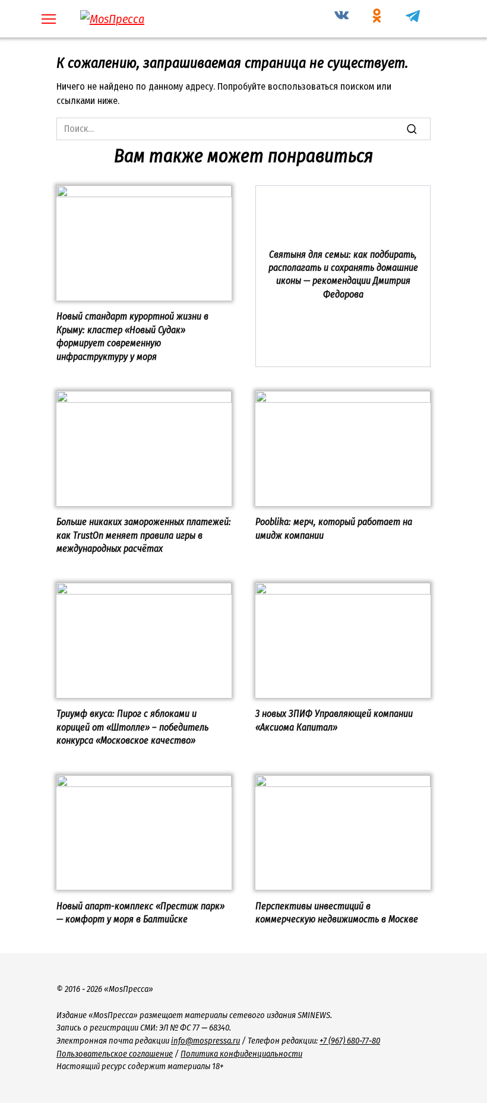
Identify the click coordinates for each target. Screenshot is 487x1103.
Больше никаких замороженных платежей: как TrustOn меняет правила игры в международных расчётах (143, 535)
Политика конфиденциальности (241, 1054)
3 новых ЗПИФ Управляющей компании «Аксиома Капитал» (334, 720)
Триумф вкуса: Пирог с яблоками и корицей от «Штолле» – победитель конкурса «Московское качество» (132, 727)
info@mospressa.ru (205, 1041)
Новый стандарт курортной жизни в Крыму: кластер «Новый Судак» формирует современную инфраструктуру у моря (132, 336)
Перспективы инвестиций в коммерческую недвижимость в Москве (336, 912)
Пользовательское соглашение (114, 1054)
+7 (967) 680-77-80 (350, 1041)
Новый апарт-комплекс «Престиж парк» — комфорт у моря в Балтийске (140, 912)
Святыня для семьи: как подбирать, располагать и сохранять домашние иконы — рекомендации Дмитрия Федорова (343, 273)
